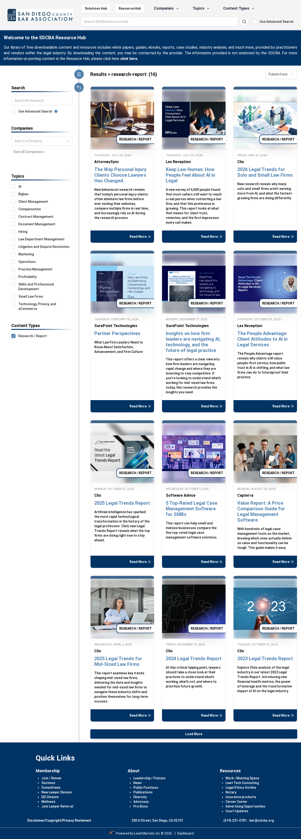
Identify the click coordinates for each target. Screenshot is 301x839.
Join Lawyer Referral (57, 806)
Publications (143, 792)
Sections (48, 783)
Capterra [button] (245, 495)
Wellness (48, 802)
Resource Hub (130, 8)
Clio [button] (240, 162)
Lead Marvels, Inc (147, 833)
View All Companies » (29, 152)
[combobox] (42, 141)
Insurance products (241, 797)
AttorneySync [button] (106, 162)
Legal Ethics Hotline (241, 787)
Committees (50, 787)
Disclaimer (35, 820)
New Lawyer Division (56, 792)
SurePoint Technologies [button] (115, 326)
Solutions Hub (96, 8)
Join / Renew (51, 778)
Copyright (53, 820)
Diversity (140, 797)
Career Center (236, 802)
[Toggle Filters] (79, 74)
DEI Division (50, 797)
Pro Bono (140, 806)
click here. (129, 58)
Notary (231, 792)
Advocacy (141, 802)
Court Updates (237, 811)
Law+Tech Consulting (242, 783)
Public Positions (145, 787)
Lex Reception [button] (178, 162)
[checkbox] (255, 22)
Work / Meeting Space (242, 778)
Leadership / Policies (149, 778)
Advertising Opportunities (245, 806)
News (137, 783)
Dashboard (185, 833)
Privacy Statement (76, 820)
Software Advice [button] (180, 495)
